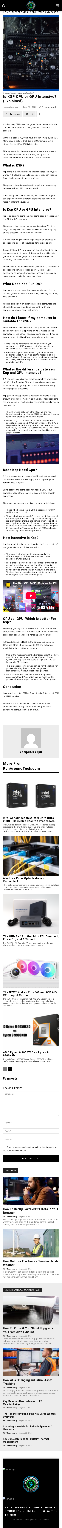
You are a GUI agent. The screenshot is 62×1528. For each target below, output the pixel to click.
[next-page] (10, 1069)
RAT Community (10, 1216)
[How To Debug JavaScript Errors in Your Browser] (31, 1191)
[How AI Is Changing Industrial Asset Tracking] (31, 1362)
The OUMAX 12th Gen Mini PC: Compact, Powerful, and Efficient (31, 938)
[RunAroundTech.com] (31, 5)
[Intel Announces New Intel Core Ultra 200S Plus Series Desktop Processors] (31, 795)
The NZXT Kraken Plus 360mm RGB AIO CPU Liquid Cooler (30, 994)
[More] (39, 114)
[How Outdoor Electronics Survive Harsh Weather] (31, 1243)
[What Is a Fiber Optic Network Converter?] (31, 856)
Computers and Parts (44, 12)
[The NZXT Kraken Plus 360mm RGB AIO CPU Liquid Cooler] (31, 970)
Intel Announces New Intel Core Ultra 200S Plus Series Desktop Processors (29, 819)
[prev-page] (5, 1069)
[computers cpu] (31, 738)
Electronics (20, 12)
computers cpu (11, 107)
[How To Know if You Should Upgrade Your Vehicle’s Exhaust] (31, 1310)
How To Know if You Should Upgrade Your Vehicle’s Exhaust (28, 1330)
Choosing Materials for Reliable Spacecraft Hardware (28, 1428)
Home (6, 12)
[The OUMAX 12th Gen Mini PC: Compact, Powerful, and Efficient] (31, 914)
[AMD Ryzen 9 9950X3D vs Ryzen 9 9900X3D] (31, 1030)
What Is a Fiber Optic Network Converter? (23, 880)
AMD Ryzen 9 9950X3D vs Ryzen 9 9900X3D (26, 1054)
